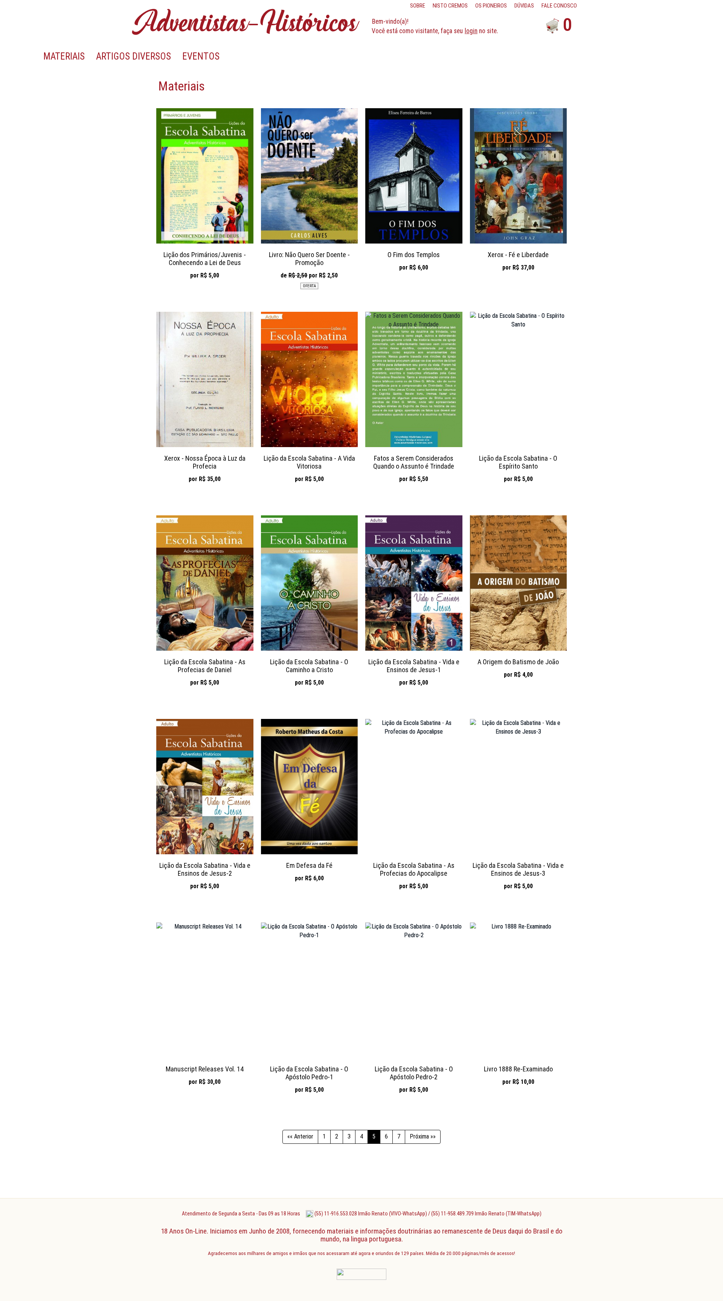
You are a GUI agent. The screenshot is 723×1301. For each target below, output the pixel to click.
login (471, 31)
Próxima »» (423, 1136)
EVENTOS (201, 56)
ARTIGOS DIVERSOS (133, 56)
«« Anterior (300, 1136)
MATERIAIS (64, 56)
